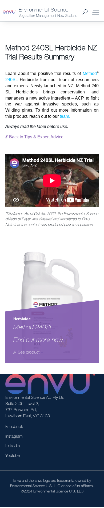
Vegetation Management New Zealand (48, 15)
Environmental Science (43, 9)
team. (65, 116)
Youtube (12, 455)
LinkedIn (12, 445)
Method (90, 73)
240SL (11, 79)
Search (84, 12)
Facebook (14, 426)
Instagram (14, 436)
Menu (95, 12)
